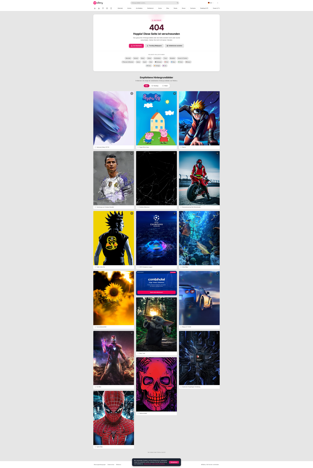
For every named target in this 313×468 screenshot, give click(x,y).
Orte (150, 62)
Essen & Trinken (218, 8)
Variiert (136, 58)
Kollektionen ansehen (175, 45)
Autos (160, 8)
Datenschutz (111, 464)
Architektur (139, 8)
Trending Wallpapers (155, 45)
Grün (181, 62)
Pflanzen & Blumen (128, 62)
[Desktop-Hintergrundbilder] (107, 8)
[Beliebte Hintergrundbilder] (94, 8)
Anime (129, 8)
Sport (144, 62)
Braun (183, 8)
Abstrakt (120, 8)
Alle (146, 85)
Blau (167, 8)
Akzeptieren (174, 462)
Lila (165, 65)
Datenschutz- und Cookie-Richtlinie (154, 463)
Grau (149, 65)
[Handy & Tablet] (111, 8)
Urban (149, 58)
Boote (175, 8)
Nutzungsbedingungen (100, 464)
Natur (142, 58)
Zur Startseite (137, 45)
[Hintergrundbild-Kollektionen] (98, 8)
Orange (157, 65)
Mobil (166, 85)
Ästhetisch (150, 8)
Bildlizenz (118, 464)
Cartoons (193, 8)
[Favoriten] (102, 8)
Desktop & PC (204, 8)
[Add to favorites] (131, 93)
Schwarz (159, 62)
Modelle (172, 58)
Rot (167, 62)
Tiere (165, 58)
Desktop (156, 85)
